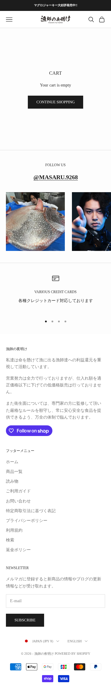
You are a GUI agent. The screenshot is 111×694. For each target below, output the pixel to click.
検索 (10, 540)
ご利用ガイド (18, 491)
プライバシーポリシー (26, 520)
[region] (55, 293)
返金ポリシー (18, 550)
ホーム (12, 462)
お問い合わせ (18, 501)
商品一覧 (14, 471)
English (74, 641)
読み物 (12, 481)
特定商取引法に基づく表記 (31, 511)
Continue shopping (55, 102)
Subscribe (25, 620)
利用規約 (14, 530)
